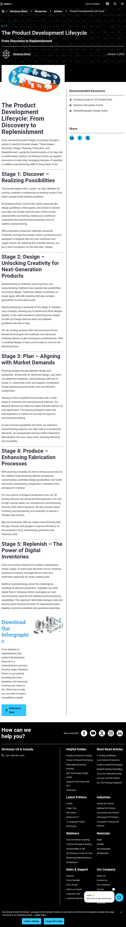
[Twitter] (87, 137)
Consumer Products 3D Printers (108, 824)
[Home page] (2, 11)
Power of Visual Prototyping (79, 760)
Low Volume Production (108, 760)
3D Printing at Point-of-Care (79, 853)
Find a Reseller (73, 880)
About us (101, 876)
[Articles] (66, 11)
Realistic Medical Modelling (109, 769)
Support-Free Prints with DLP (77, 783)
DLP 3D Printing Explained (109, 782)
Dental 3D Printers (105, 803)
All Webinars (72, 862)
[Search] (115, 4)
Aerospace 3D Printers (107, 817)
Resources (41, 11)
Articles (58, 11)
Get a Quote (72, 884)
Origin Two (71, 808)
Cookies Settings (31, 921)
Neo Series (71, 812)
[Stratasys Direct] (31, 11)
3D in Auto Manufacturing (109, 773)
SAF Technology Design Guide (77, 775)
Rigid (99, 839)
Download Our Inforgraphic (15, 631)
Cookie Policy (40, 915)
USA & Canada (92, 4)
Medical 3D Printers (106, 808)
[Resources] (50, 11)
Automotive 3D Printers (108, 812)
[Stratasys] (6, 4)
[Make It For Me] (107, 4)
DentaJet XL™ (72, 817)
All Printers (71, 826)
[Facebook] (79, 137)
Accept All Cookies (54, 921)
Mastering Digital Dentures (78, 857)
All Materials (102, 853)
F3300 (69, 803)
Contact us (102, 880)
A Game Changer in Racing (79, 844)
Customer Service (74, 898)
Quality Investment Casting (79, 755)
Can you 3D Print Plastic (108, 778)
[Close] (121, 912)
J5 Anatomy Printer (75, 822)
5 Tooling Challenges (106, 755)
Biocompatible (103, 849)
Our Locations (103, 884)
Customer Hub (73, 894)
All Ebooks (71, 790)
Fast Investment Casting (78, 839)
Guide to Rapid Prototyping (110, 764)
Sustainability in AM (75, 849)
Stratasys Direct (19, 11)
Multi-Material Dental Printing (76, 766)
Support (70, 876)
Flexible (100, 844)
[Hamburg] (122, 4)
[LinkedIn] (71, 137)
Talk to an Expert (74, 889)
